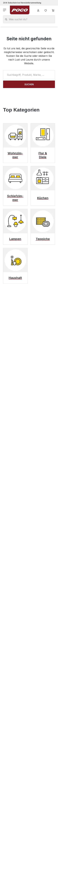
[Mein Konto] (38, 10)
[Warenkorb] (53, 10)
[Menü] (5, 10)
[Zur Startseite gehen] (19, 10)
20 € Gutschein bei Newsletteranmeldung (22, 3)
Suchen (29, 84)
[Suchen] (6, 19)
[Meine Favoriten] (45, 10)
